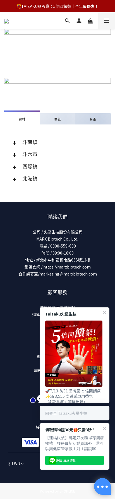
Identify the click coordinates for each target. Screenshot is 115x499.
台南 (93, 119)
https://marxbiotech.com (67, 267)
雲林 (22, 119)
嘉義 (57, 119)
